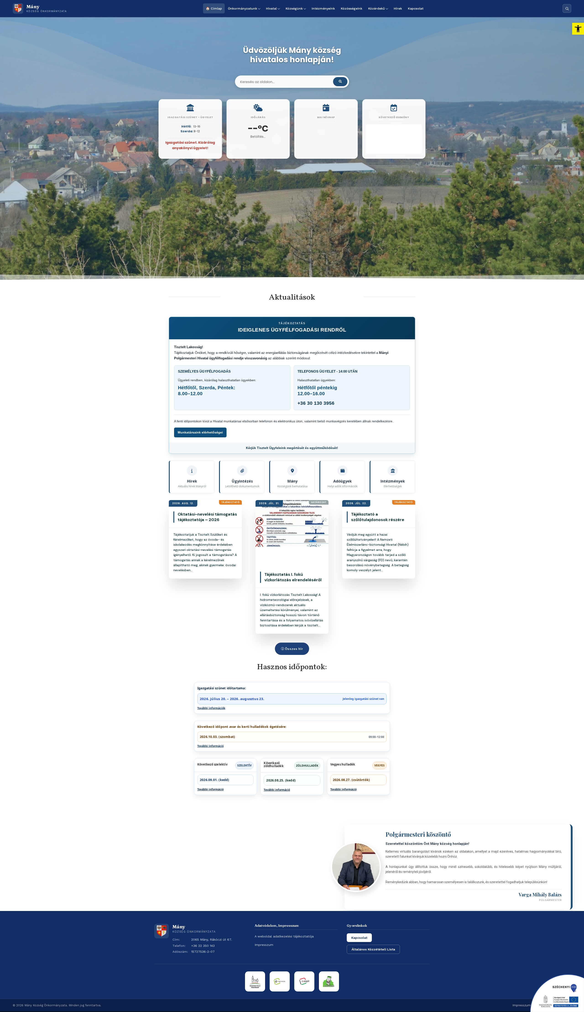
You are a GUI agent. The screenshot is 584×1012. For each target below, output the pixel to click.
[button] (578, 29)
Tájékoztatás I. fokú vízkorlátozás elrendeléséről (293, 577)
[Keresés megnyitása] (567, 8)
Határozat (318, 502)
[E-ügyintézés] (280, 981)
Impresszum (264, 945)
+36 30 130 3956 (315, 403)
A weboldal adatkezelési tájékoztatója (284, 936)
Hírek (398, 8)
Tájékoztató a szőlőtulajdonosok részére (377, 516)
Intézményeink (323, 8)
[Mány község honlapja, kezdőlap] (161, 931)
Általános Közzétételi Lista (373, 949)
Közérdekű (376, 8)
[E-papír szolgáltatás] (304, 981)
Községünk (294, 8)
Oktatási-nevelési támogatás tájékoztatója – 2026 (207, 516)
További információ (210, 746)
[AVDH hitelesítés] (329, 981)
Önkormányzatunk (242, 8)
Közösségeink (351, 8)
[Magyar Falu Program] (255, 981)
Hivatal (271, 8)
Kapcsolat (415, 8)
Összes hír (294, 649)
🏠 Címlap (214, 8)
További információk (211, 708)
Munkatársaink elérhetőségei (200, 432)
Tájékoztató (230, 502)
